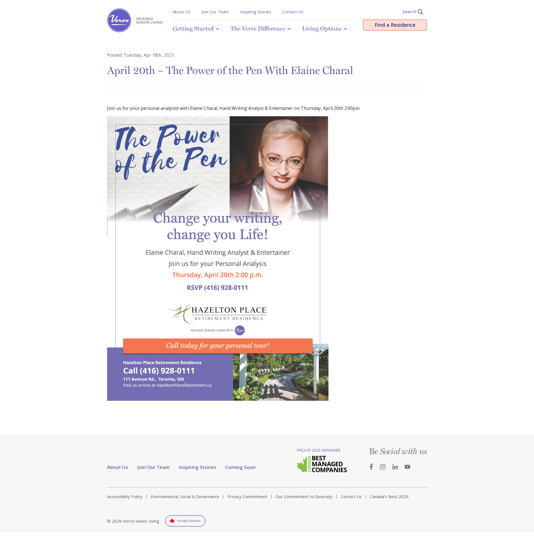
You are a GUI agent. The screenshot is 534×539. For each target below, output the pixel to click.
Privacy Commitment (247, 496)
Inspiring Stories (255, 11)
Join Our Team (215, 11)
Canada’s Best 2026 (389, 496)
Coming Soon (240, 467)
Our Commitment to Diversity (304, 496)
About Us (182, 11)
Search (409, 11)
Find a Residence (395, 24)
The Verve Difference (257, 28)
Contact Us (292, 11)
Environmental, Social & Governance (185, 496)
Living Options (322, 28)
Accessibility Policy (124, 496)
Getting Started (193, 28)
